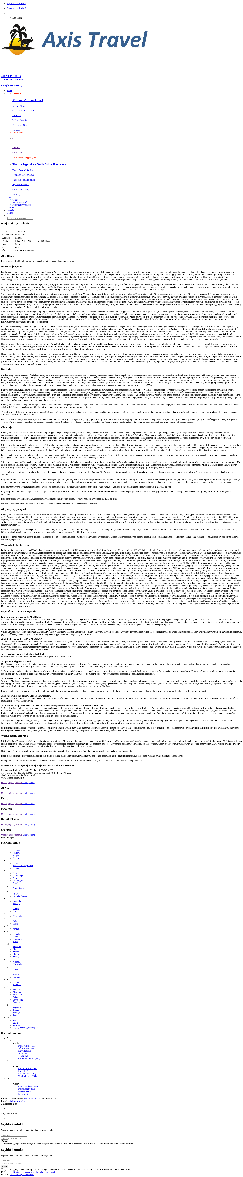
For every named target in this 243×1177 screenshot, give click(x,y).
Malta (15, 949)
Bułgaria (17, 868)
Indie (15, 921)
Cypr (15, 878)
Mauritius (17, 954)
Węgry (16, 1022)
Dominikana (18, 888)
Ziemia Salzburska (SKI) (29, 1058)
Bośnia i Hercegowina (23, 865)
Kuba (15, 941)
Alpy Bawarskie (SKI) (28, 1068)
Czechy (16, 883)
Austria (16, 858)
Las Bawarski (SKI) (27, 1073)
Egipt (15, 893)
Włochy (16, 1025)
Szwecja (16, 1002)
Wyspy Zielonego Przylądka (25, 1027)
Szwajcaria (18, 1000)
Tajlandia (17, 1007)
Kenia (15, 936)
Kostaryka (17, 939)
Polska (16, 974)
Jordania (16, 929)
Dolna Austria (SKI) (27, 1046)
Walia (15, 1020)
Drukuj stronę (28, 782)
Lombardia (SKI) (25, 1091)
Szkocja (16, 997)
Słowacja (17, 989)
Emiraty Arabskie (20, 896)
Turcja (16, 1015)
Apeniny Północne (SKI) (29, 1086)
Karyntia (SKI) (24, 1051)
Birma (15, 863)
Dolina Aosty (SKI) (26, 1089)
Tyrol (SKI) (23, 1056)
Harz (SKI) (23, 1071)
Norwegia (17, 964)
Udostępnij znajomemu (11, 782)
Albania (16, 850)
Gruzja (16, 911)
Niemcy (16, 962)
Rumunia (17, 984)
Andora (16, 853)
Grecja (16, 908)
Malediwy (17, 946)
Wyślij (4, 1141)
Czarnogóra (18, 880)
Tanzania (17, 1010)
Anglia (16, 855)
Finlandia (17, 901)
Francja (16, 903)
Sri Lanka (17, 994)
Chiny (15, 873)
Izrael (15, 924)
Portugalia (17, 977)
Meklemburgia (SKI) (27, 1076)
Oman (15, 969)
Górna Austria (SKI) (27, 1048)
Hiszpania (17, 916)
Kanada (16, 934)
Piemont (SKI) (24, 1094)
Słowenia (17, 992)
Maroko (16, 951)
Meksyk (16, 956)
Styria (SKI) (23, 1053)
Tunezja (16, 1012)
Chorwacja (18, 875)
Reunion (17, 982)
